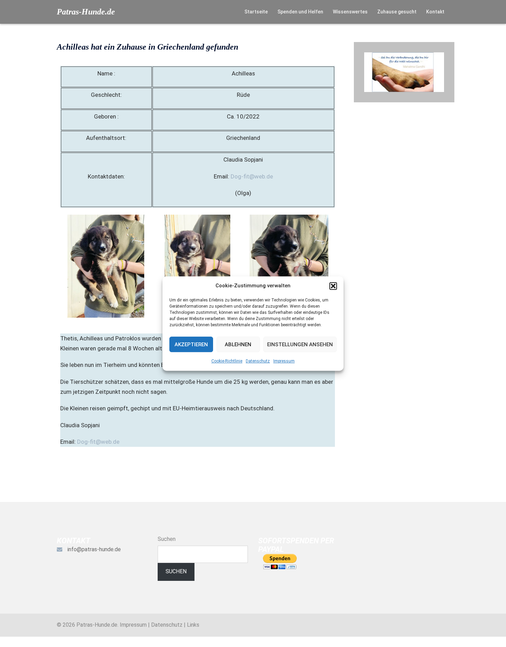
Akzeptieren (191, 344)
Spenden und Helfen (300, 11)
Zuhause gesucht (397, 11)
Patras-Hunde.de (86, 11)
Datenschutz (258, 361)
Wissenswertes (350, 11)
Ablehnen (238, 344)
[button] (333, 286)
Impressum (284, 361)
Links (193, 625)
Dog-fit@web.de (252, 176)
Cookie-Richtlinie (226, 361)
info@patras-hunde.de (94, 549)
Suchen (167, 539)
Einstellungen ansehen (300, 344)
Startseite (256, 11)
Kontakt (435, 11)
